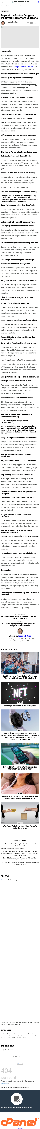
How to (37, 1036)
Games (11, 1036)
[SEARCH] (38, 2)
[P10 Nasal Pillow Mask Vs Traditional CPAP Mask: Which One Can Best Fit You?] (20, 783)
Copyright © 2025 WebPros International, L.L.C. (20, 1126)
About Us (21, 1060)
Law (4, 1037)
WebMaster (4, 1083)
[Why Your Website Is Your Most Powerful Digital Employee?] (20, 813)
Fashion (5, 1036)
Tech (18, 1037)
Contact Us (28, 1060)
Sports (13, 1037)
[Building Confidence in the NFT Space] (20, 693)
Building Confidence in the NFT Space (20, 705)
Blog (20, 673)
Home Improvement (27, 1036)
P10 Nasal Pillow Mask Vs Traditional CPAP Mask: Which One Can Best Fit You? (20, 797)
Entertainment (20, 764)
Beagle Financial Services (23, 67)
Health (17, 1036)
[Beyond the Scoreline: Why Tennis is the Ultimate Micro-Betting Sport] (20, 754)
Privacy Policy (12, 1060)
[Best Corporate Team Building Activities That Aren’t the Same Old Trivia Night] (20, 663)
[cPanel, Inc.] (20, 1125)
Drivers (16, 1034)
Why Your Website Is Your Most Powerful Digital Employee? (20, 827)
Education (23, 1034)
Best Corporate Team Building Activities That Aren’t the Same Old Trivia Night (20, 677)
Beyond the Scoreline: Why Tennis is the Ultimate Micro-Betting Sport (20, 768)
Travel (23, 1037)
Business (10, 1034)
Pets (8, 1037)
